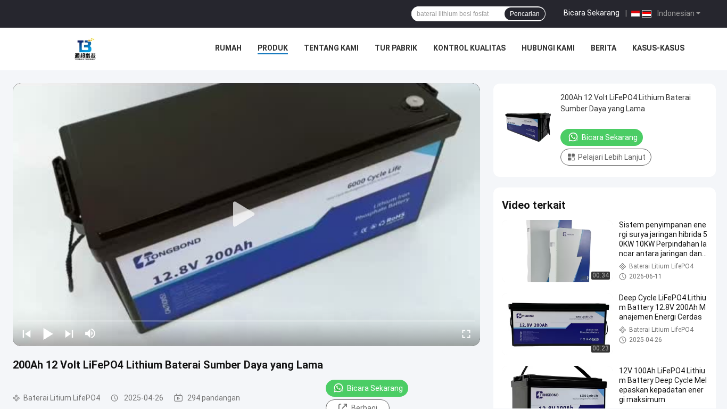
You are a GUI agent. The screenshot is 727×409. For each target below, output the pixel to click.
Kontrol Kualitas (469, 48)
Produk (273, 48)
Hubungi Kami (548, 48)
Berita (603, 48)
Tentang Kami (331, 48)
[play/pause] (48, 333)
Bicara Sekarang (591, 13)
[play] (246, 214)
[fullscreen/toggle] (466, 333)
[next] (69, 333)
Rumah (228, 48)
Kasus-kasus (658, 48)
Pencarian (525, 14)
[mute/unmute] (90, 333)
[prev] (26, 333)
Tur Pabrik (396, 48)
